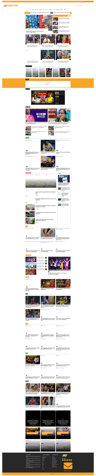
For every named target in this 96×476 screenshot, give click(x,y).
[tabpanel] (39, 24)
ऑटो (26, 209)
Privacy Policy (54, 458)
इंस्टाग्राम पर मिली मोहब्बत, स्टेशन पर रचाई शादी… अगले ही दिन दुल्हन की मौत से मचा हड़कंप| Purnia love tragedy (64, 23)
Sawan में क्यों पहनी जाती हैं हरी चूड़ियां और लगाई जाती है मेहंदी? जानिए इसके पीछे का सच (41, 269)
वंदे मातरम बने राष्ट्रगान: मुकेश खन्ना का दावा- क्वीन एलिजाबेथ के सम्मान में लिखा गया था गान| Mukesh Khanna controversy (32, 169)
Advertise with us (88, 1)
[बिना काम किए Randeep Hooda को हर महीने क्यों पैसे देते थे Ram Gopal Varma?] (48, 145)
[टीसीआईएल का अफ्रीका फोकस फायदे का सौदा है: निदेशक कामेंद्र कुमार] (51, 181)
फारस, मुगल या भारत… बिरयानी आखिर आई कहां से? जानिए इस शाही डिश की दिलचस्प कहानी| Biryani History (63, 422)
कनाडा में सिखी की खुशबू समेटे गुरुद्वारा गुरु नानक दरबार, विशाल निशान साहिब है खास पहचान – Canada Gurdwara (30, 266)
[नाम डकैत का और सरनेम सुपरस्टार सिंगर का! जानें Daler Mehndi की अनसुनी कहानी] (48, 161)
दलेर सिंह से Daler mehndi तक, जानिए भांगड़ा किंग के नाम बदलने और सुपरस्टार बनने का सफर (40, 261)
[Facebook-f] (62, 460)
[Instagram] (67, 460)
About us (84, 1)
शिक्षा (43, 9)
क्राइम (38, 9)
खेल (45, 9)
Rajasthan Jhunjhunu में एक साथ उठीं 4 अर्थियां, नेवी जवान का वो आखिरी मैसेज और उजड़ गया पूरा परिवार (64, 19)
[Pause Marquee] (70, 13)
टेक (42, 465)
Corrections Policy (54, 460)
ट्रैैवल (42, 443)
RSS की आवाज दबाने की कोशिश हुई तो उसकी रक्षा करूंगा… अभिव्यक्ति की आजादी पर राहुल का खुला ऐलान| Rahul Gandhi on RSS (63, 46)
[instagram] (75, 5)
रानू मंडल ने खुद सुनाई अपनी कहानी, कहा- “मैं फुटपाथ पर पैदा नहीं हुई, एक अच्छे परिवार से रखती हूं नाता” (40, 184)
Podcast (61, 9)
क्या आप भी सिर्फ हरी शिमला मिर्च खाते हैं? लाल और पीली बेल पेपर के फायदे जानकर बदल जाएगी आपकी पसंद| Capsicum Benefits (32, 433)
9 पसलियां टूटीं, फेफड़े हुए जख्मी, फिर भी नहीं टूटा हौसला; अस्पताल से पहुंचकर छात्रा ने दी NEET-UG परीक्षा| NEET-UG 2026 (48, 336)
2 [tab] (49, 15)
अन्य (26, 182)
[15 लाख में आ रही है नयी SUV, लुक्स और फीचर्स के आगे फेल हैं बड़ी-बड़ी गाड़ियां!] (30, 194)
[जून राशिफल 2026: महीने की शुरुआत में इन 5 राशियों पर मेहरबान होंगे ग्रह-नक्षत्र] (48, 283)
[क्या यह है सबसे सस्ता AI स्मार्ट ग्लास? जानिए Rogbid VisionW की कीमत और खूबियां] (48, 245)
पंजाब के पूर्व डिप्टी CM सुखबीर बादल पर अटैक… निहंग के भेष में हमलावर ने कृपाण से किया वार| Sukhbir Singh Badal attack (47, 46)
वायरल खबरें (57, 9)
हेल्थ (26, 363)
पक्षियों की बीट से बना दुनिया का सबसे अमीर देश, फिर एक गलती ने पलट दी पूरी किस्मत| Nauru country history (33, 422)
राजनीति (35, 9)
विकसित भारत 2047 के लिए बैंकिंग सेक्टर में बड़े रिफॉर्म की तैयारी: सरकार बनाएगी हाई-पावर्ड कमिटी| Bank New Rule (46, 12)
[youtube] (78, 5)
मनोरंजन (41, 9)
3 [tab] (50, 15)
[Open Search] (79, 5)
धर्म (47, 9)
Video (64, 9)
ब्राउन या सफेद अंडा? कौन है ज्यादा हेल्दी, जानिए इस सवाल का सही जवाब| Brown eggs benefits (48, 433)
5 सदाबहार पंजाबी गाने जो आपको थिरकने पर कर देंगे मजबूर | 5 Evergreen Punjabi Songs (35, 32)
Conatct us (91, 1)
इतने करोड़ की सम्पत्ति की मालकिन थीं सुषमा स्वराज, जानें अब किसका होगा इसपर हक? (30, 184)
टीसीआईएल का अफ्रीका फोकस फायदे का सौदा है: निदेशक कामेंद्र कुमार (50, 184)
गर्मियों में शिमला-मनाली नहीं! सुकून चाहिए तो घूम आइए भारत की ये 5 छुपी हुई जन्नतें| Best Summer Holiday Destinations (63, 445)
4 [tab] (51, 15)
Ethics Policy (54, 459)
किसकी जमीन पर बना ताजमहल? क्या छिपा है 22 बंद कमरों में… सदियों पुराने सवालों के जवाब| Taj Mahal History (48, 422)
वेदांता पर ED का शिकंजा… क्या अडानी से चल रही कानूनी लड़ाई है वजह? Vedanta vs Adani (65, 205)
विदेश (32, 9)
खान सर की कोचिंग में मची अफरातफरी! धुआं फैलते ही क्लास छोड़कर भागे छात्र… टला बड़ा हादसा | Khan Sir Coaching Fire (32, 336)
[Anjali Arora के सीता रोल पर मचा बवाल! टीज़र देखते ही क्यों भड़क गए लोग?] (63, 145)
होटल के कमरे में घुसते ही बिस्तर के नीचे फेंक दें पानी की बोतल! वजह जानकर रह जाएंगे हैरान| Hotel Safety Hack (32, 445)
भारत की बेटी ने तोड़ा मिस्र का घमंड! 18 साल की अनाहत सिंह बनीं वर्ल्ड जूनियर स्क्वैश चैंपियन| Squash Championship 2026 (48, 319)
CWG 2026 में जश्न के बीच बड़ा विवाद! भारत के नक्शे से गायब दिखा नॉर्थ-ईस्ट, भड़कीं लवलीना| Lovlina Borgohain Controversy (48, 306)
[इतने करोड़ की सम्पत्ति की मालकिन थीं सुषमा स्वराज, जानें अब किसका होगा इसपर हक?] (31, 181)
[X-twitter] (64, 460)
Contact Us (53, 465)
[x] (77, 5)
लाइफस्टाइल (50, 9)
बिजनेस (28, 182)
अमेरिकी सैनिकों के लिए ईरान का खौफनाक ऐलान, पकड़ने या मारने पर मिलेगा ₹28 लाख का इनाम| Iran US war (47, 62)
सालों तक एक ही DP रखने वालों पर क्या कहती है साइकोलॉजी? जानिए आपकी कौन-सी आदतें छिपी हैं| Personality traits (63, 433)
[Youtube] (66, 460)
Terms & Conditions (54, 464)
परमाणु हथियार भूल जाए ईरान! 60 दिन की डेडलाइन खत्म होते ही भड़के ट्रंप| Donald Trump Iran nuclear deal (32, 62)
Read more (36, 195)
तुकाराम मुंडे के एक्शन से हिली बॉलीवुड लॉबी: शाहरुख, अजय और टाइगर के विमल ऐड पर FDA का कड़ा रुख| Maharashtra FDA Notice (63, 169)
